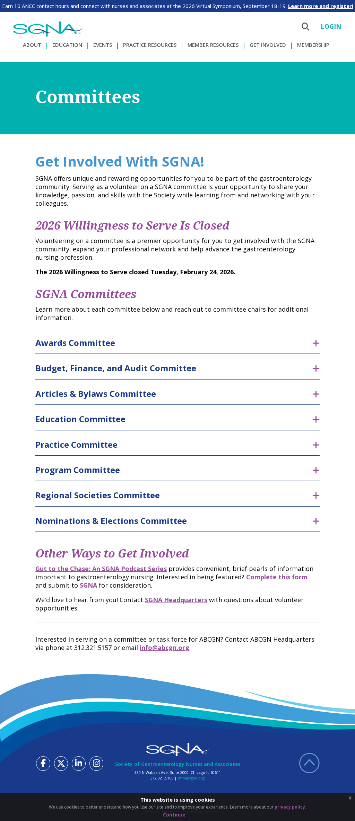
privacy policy (290, 807)
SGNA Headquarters (176, 600)
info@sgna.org (191, 777)
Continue (174, 814)
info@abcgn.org (164, 647)
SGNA (88, 585)
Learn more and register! (320, 5)
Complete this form (277, 577)
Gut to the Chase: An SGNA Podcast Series (101, 568)
